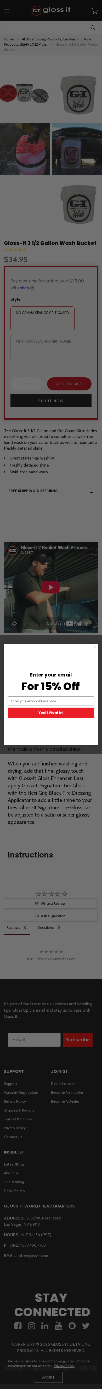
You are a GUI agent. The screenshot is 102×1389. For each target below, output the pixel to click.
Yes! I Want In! (51, 712)
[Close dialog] (95, 647)
